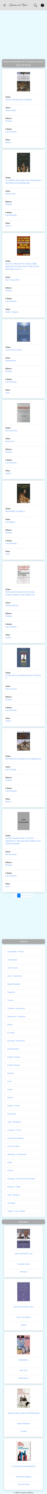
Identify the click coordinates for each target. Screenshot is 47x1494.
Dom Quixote (24, 1378)
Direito (10, 1025)
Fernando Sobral (23, 1264)
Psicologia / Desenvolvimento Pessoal (21, 1179)
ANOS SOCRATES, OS (23, 1254)
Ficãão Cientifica (13, 1065)
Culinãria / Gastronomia (16, 1008)
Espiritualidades (13, 1049)
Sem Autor (24, 1370)
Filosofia (10, 1073)
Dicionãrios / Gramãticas (16, 1016)
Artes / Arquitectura (14, 976)
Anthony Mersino (11, 605)
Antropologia (12, 960)
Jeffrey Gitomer (11, 689)
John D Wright (10, 770)
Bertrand (23, 1272)
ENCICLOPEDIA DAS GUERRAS (18, 100)
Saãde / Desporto (13, 1195)
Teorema (23, 1431)
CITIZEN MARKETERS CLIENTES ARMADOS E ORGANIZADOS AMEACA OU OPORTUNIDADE (23, 841)
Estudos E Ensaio (13, 1057)
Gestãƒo (8, 473)
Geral (7, 393)
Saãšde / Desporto (12, 312)
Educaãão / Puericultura (16, 1041)
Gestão (9, 1089)
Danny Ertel (9, 441)
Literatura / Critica (14, 1130)
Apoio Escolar (12, 968)
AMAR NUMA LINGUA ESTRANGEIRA (24, 1413)
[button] (4, 5)
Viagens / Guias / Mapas (16, 1211)
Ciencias (10, 1000)
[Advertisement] (23, 35)
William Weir (10, 194)
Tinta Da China (23, 1484)
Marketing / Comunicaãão (16, 1154)
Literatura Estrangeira (15, 1138)
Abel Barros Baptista (23, 1477)
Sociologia (11, 1203)
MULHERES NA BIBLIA (15, 511)
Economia (11, 1033)
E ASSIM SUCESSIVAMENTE (24, 1466)
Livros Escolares (13, 1146)
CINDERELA (23, 1360)
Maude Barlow (10, 361)
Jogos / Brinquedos (14, 1122)
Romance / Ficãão (13, 1187)
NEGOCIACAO (11, 431)
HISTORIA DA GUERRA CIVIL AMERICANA (23, 759)
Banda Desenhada (13, 984)
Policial (10, 1171)
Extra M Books (11, 132)
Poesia (9, 1162)
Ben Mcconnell (10, 854)
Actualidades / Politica (15, 952)
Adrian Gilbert (10, 110)
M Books (8, 121)
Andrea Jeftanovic (23, 1423)
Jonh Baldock (10, 522)
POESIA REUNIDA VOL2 (23, 1307)
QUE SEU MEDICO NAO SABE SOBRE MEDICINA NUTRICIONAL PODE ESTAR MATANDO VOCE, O (22, 266)
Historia (8, 142)
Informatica (11, 1114)
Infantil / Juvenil (13, 1106)
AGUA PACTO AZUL (13, 350)
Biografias (11, 992)
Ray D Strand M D (12, 280)
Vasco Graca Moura (23, 1317)
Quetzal (23, 1325)
